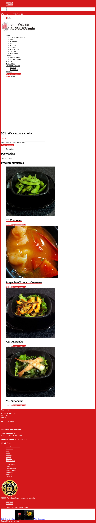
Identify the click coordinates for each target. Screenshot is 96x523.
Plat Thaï (9, 459)
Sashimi (8, 457)
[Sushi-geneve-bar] (18, 32)
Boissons (9, 474)
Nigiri (8, 453)
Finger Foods (10, 464)
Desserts (9, 476)
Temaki (8, 466)
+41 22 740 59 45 (16, 14)
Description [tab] (10, 149)
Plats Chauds (10, 461)
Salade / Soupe (11, 470)
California (9, 449)
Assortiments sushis (13, 447)
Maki (7, 451)
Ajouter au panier (7, 145)
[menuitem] (50, 44)
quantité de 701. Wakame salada (13, 142)
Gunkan (8, 455)
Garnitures (9, 472)
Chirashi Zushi (11, 468)
